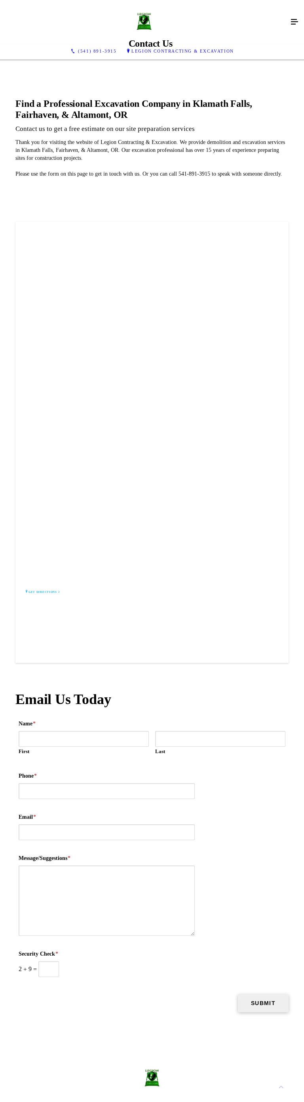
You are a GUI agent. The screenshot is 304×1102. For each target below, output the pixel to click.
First (24, 751)
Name (27, 724)
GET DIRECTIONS (42, 592)
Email (27, 817)
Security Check (38, 954)
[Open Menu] (294, 22)
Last (160, 751)
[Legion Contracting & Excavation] (144, 22)
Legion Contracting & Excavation (182, 51)
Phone (28, 776)
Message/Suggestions (44, 858)
